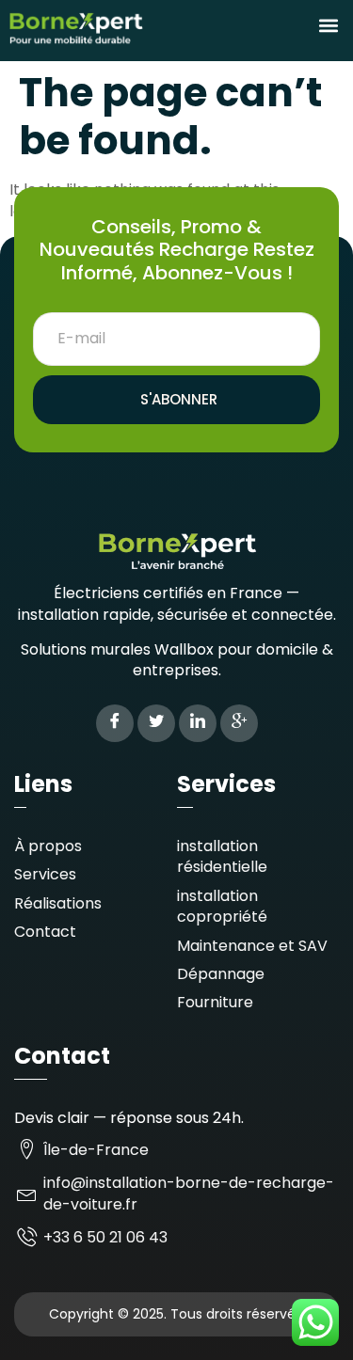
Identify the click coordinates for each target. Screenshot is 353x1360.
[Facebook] (115, 723)
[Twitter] (156, 723)
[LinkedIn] (198, 723)
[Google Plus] (239, 723)
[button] (328, 24)
